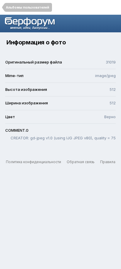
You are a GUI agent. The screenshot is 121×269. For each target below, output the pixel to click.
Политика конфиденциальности (33, 162)
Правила (107, 162)
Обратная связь (81, 162)
